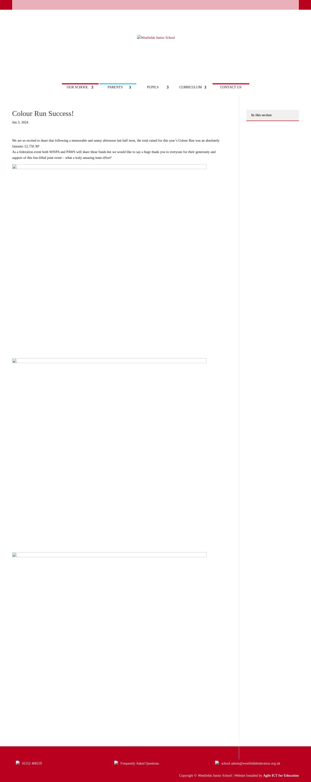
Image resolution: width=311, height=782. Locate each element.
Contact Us (231, 87)
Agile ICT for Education (281, 775)
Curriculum (190, 87)
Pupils (153, 87)
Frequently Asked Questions (140, 763)
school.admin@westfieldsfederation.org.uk (250, 763)
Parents (115, 87)
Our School (77, 87)
